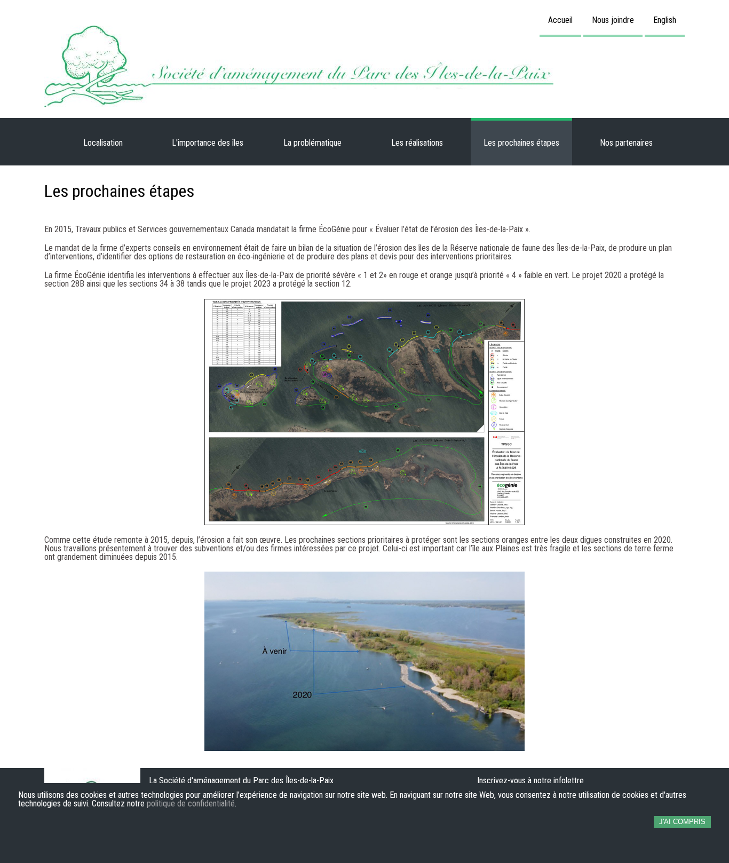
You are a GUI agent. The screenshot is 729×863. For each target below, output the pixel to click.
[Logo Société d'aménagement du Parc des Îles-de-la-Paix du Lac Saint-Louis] (364, 66)
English (664, 20)
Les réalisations (417, 143)
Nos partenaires (626, 143)
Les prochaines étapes (521, 143)
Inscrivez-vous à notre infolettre (530, 780)
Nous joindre (613, 20)
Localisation (103, 143)
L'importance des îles (207, 143)
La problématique (312, 143)
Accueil (560, 20)
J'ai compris (682, 822)
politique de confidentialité (191, 803)
